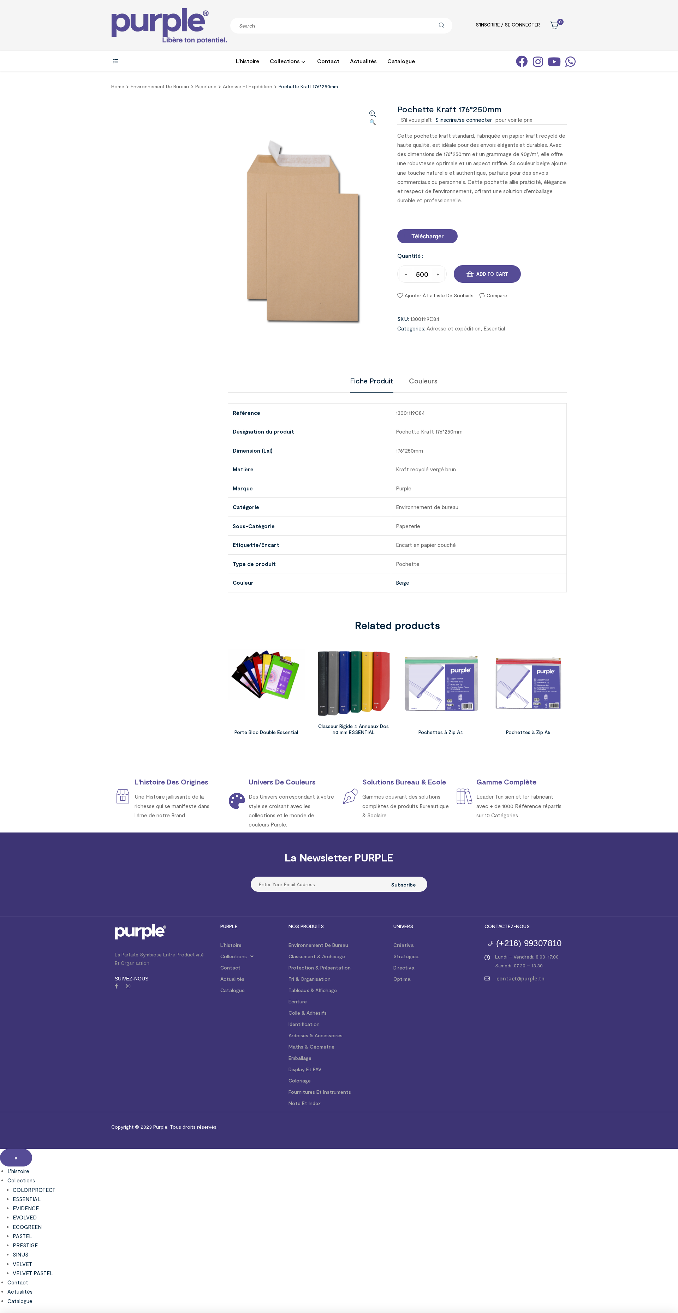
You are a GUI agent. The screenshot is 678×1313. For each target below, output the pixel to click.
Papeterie (205, 86)
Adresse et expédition (247, 86)
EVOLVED (25, 1217)
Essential (494, 328)
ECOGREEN (27, 1227)
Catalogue (232, 990)
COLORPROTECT (34, 1190)
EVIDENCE (26, 1208)
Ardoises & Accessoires (316, 1035)
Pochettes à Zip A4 (440, 732)
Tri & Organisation (310, 979)
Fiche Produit (371, 380)
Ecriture (298, 1001)
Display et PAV (305, 1069)
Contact (230, 968)
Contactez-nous (507, 926)
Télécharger (427, 236)
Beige (402, 582)
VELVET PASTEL (33, 1273)
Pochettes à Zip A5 (528, 732)
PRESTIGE (25, 1245)
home (117, 86)
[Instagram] (128, 986)
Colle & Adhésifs (308, 1013)
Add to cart (492, 274)
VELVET (22, 1264)
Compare (497, 295)
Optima (401, 979)
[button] (427, 236)
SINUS (20, 1254)
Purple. (160, 1127)
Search (441, 26)
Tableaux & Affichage (313, 990)
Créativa (403, 945)
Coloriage (300, 1081)
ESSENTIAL (27, 1199)
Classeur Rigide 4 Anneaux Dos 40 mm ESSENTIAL (353, 729)
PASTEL (22, 1236)
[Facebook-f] (116, 986)
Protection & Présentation (320, 968)
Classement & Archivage (317, 956)
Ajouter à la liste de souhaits (439, 295)
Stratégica (405, 956)
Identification (304, 1024)
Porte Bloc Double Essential (266, 732)
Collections (233, 956)
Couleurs (423, 380)
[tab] (371, 380)
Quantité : (410, 255)
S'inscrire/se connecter (463, 120)
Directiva (403, 968)
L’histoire (231, 945)
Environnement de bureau (160, 86)
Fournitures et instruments (320, 1092)
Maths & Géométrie (311, 1047)
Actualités (232, 979)
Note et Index (305, 1103)
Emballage (300, 1058)
